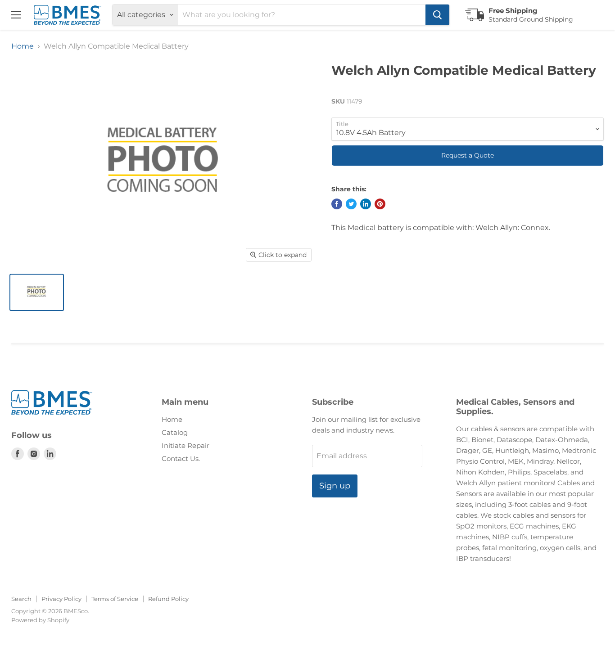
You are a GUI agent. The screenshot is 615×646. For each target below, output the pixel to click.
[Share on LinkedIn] (365, 204)
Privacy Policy (61, 598)
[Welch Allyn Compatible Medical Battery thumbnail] (36, 292)
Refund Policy (168, 598)
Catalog (175, 432)
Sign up (334, 486)
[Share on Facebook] (336, 204)
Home (22, 46)
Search (21, 598)
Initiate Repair (185, 445)
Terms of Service (114, 598)
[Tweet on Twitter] (351, 204)
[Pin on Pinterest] (380, 204)
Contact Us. (181, 458)
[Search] (437, 15)
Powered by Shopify (40, 619)
